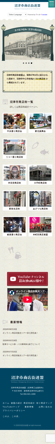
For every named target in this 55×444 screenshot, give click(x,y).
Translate (44, 14)
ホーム (6, 403)
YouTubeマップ (11, 407)
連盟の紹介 (16, 403)
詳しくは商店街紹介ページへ (24, 107)
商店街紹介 (29, 403)
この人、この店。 (12, 416)
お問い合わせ (45, 407)
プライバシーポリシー (14, 410)
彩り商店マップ (44, 403)
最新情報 (29, 407)
